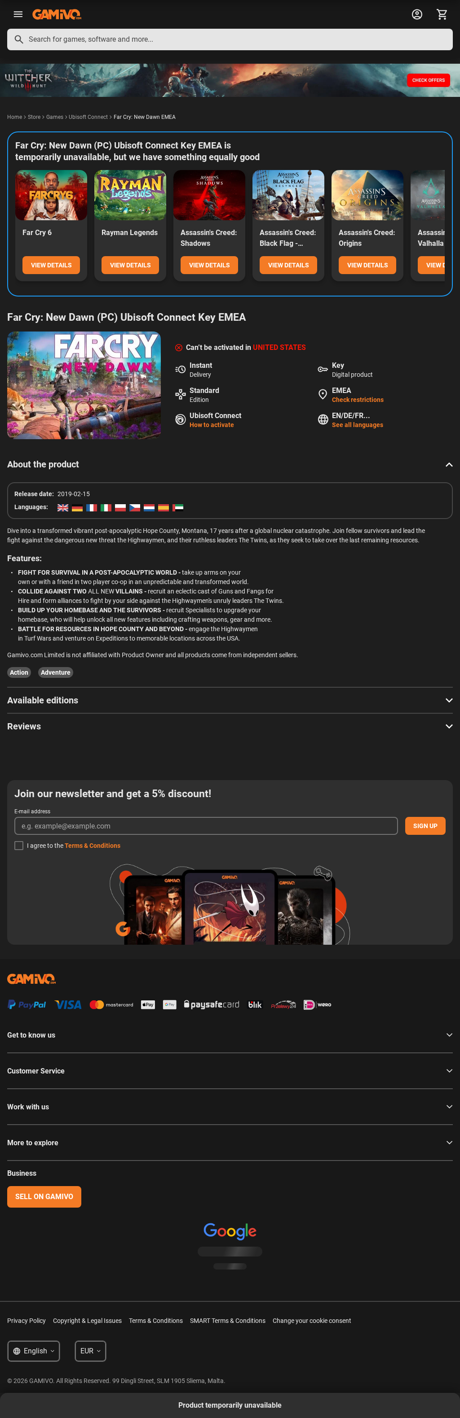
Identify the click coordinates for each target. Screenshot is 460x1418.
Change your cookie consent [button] (312, 1320)
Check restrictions (358, 399)
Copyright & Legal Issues (87, 1320)
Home (14, 117)
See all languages (357, 424)
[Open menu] (18, 14)
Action (19, 672)
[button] (230, 464)
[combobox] (230, 39)
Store (34, 117)
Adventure (56, 672)
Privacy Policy (26, 1320)
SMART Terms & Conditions (227, 1320)
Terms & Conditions (92, 845)
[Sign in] (417, 14)
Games (54, 117)
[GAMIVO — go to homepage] (56, 14)
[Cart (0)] (442, 14)
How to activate (212, 424)
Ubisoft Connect (88, 117)
